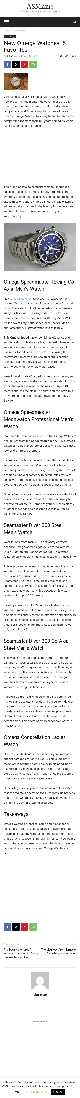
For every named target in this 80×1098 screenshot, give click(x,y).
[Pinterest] (24, 64)
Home (7, 30)
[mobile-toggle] (6, 22)
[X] (16, 64)
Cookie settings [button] (36, 1092)
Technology (19, 30)
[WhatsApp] (33, 64)
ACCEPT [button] (57, 1091)
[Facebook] (7, 64)
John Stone (12, 56)
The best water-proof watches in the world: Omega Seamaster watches (21, 953)
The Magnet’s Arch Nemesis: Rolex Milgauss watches (58, 951)
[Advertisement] (40, 156)
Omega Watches (21, 298)
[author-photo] (40, 989)
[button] (75, 22)
